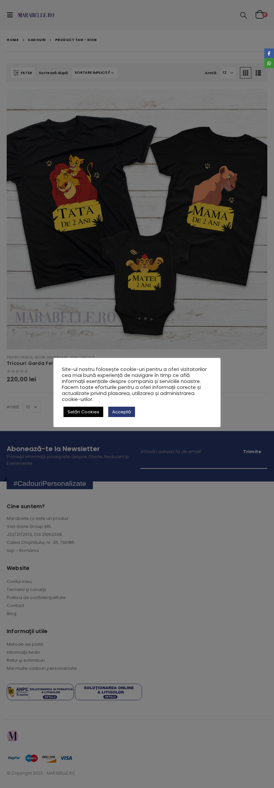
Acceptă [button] (121, 412)
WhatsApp (269, 63)
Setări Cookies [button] (83, 412)
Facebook (269, 53)
